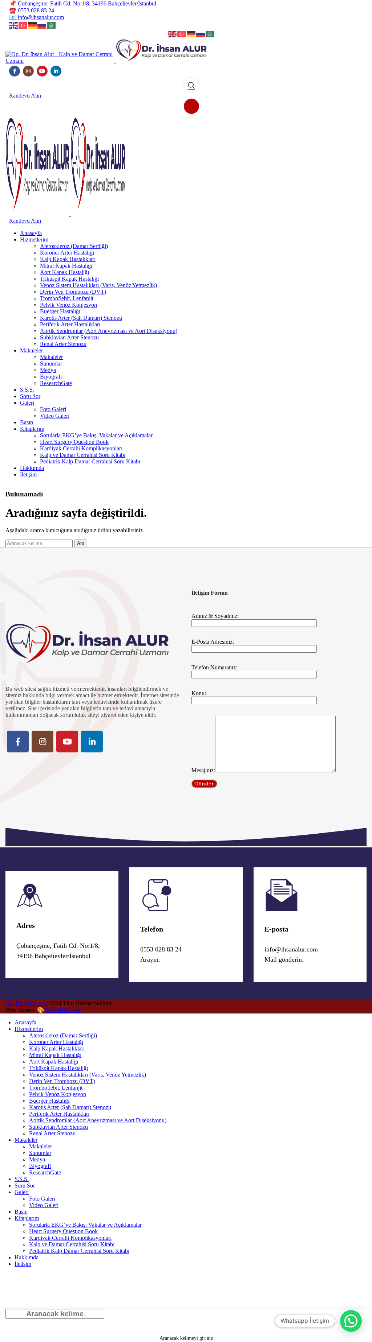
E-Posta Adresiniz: (212, 642)
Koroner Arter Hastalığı (67, 252)
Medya (48, 370)
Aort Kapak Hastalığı (64, 272)
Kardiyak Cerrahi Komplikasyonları (81, 448)
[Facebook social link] (14, 71)
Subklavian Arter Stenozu (69, 337)
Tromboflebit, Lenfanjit (66, 298)
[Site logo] (60, 61)
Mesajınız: (203, 770)
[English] (14, 24)
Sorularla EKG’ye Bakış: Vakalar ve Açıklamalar (96, 435)
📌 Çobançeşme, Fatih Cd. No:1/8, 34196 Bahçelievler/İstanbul (82, 3)
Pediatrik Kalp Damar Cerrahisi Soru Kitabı (90, 461)
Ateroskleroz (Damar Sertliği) (74, 246)
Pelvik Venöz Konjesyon (68, 305)
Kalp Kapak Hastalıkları (68, 259)
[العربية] (51, 24)
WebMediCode (63, 1010)
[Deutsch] (32, 24)
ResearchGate (56, 383)
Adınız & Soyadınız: (215, 616)
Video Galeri (54, 416)
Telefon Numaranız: (214, 667)
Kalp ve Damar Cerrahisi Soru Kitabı (82, 455)
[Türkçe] (23, 24)
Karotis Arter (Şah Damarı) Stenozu (81, 318)
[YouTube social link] (42, 71)
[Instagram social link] (28, 71)
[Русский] (42, 24)
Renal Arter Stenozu (63, 344)
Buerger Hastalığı (60, 311)
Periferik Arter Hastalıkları (70, 324)
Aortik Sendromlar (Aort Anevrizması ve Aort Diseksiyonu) (108, 331)
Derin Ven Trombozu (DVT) (73, 292)
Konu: (198, 693)
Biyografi (51, 376)
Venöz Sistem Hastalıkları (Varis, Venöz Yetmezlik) (98, 285)
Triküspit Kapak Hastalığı (69, 279)
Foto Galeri (53, 409)
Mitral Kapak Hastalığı (66, 266)
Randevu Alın (25, 95)
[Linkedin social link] (55, 71)
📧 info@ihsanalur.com (36, 17)
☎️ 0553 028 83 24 (31, 10)
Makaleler (51, 357)
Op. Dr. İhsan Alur (26, 1003)
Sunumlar (51, 363)
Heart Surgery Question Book (74, 442)
